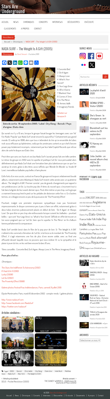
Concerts (43, 22)
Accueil (5, 22)
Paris (82, 233)
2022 (84, 203)
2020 (105, 198)
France (83, 219)
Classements (10, 28)
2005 (12, 371)
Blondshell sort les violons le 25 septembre (99, 131)
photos (88, 233)
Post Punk (83, 238)
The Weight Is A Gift (34, 374)
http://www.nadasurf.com (13, 299)
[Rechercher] (105, 76)
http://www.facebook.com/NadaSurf (17, 303)
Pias (94, 233)
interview (98, 225)
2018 (97, 197)
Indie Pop (101, 219)
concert (84, 210)
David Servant (22, 54)
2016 (87, 197)
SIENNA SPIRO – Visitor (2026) (97, 104)
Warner (104, 248)
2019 (101, 198)
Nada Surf (11, 374)
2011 (81, 198)
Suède (92, 248)
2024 (90, 203)
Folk (104, 214)
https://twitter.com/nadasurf (14, 306)
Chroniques (28, 22)
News (16, 22)
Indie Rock (58, 371)
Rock (88, 237)
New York (21, 374)
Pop (104, 233)
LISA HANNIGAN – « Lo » (98, 323)
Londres (83, 229)
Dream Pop (101, 210)
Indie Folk (91, 219)
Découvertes (73, 22)
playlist (99, 234)
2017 (92, 197)
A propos (25, 28)
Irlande (103, 225)
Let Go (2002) (8, 278)
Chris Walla (28, 371)
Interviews (57, 22)
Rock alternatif (99, 237)
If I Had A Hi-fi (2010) (10, 271)
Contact (38, 28)
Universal (98, 248)
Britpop (93, 206)
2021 (81, 203)
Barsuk (19, 371)
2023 (87, 203)
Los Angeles (91, 229)
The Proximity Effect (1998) (13, 281)
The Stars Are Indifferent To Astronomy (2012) (21, 267)
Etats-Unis (48, 371)
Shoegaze (87, 248)
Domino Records (92, 210)
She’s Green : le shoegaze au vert (98, 117)
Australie (83, 206)
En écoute (89, 22)
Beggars (88, 206)
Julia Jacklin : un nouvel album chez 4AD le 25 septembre (99, 161)
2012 (83, 198)
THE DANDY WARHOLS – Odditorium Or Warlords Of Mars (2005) (60, 382)
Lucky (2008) (7, 274)
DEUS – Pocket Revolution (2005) (15, 382)
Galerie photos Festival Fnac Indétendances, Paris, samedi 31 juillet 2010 (31, 287)
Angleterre (99, 202)
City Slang (38, 371)
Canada (98, 206)
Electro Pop (84, 214)
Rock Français (85, 242)
